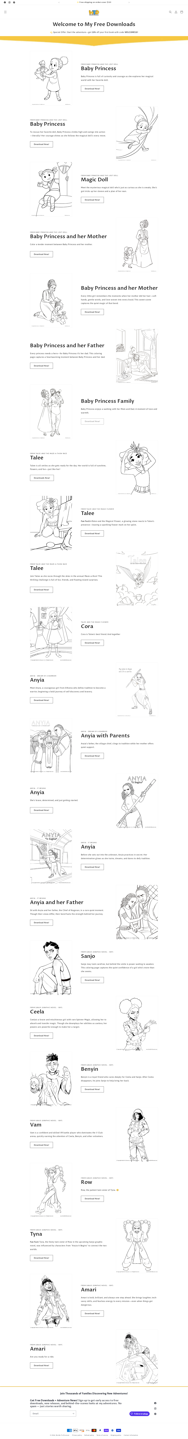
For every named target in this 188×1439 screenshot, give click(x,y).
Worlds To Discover (62, 1435)
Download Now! (92, 89)
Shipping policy (116, 1435)
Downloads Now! (42, 478)
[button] (5, 12)
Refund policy (89, 1435)
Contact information (131, 1435)
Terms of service (102, 1435)
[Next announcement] (129, 2)
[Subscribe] (73, 1414)
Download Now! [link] (92, 421)
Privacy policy (77, 1435)
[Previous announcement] (59, 2)
